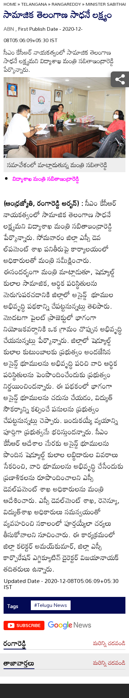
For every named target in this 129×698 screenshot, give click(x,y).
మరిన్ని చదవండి (109, 643)
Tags (12, 606)
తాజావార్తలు (19, 662)
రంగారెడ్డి (15, 643)
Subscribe (28, 625)
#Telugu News (50, 605)
